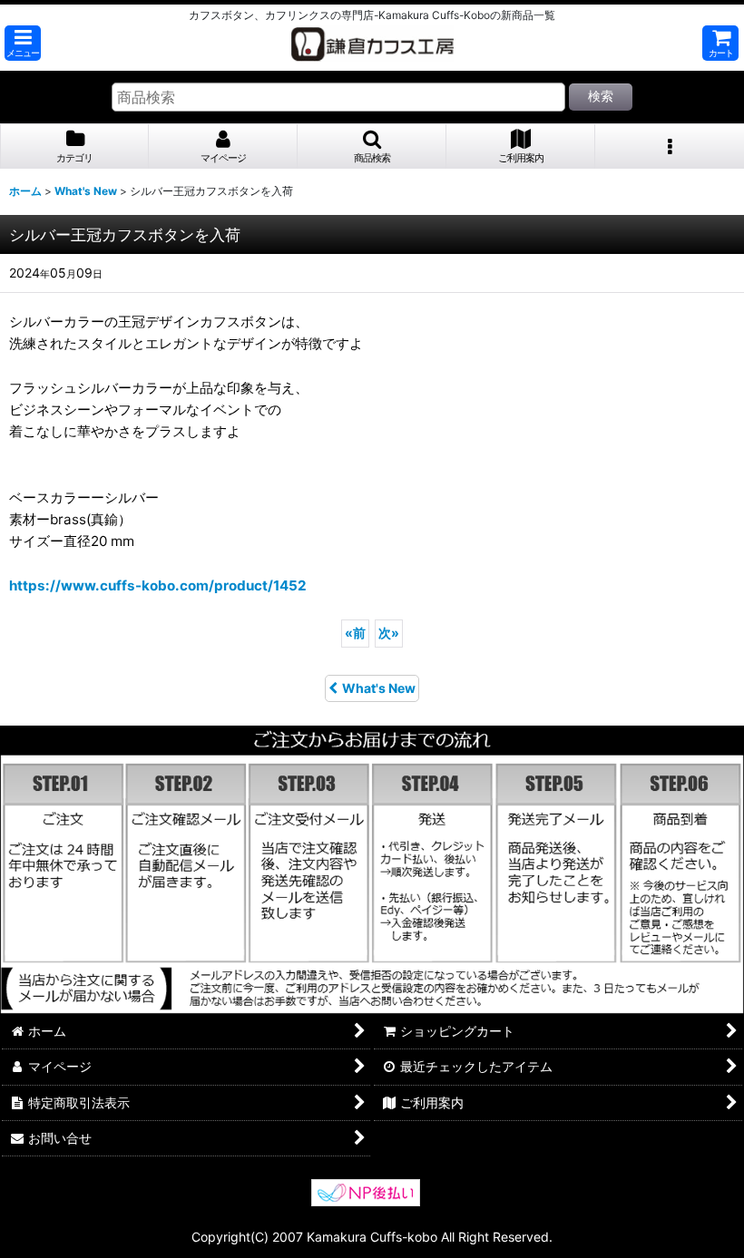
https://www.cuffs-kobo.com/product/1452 (158, 585)
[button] (23, 43)
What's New (379, 688)
